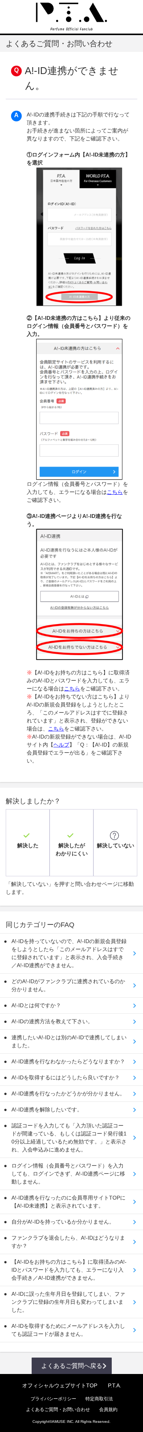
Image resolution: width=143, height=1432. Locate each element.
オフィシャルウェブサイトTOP (59, 1385)
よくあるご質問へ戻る (71, 1366)
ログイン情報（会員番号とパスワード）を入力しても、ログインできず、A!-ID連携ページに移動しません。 (68, 1174)
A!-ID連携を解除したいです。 (46, 1109)
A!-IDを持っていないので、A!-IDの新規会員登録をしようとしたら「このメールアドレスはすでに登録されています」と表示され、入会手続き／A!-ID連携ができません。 (69, 953)
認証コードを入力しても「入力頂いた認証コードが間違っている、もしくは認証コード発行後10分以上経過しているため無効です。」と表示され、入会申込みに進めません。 (69, 1137)
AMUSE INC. (63, 1421)
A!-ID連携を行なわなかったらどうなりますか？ (68, 1061)
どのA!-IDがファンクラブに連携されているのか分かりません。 (68, 985)
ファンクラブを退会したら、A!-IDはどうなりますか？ (68, 1242)
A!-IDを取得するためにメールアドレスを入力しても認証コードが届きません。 (68, 1330)
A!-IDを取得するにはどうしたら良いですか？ (65, 1077)
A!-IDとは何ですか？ (36, 1005)
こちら (115, 492)
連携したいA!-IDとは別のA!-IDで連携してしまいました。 (69, 1041)
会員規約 (108, 1409)
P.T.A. (114, 1385)
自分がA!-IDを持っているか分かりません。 (62, 1222)
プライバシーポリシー (53, 1398)
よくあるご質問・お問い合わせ (58, 1409)
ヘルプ (61, 745)
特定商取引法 (99, 1398)
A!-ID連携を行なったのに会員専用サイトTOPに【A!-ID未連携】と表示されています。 (68, 1202)
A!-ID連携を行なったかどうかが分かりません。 (68, 1093)
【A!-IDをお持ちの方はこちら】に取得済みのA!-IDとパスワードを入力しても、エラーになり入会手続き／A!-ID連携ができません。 (69, 1270)
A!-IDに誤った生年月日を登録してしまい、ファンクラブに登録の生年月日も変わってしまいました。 (68, 1302)
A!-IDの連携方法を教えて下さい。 (52, 1021)
